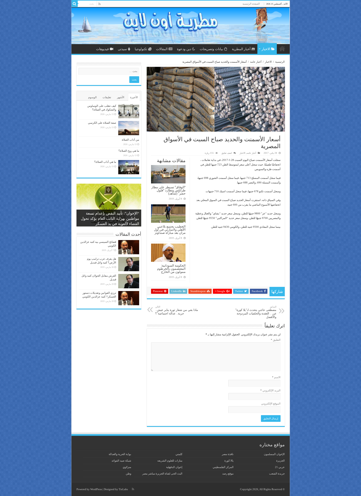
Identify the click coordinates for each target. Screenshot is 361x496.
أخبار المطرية (241, 49)
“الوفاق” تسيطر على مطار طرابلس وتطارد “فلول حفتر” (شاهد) (168, 190)
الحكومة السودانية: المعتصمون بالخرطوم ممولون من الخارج (171, 268)
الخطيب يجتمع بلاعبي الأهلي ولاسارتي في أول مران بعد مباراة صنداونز (170, 229)
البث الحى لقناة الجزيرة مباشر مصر (162, 473)
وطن (128, 473)
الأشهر (120, 97)
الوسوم (92, 97)
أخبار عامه (256, 61)
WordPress (96, 489)
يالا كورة (229, 460)
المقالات (162, 49)
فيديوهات (102, 49)
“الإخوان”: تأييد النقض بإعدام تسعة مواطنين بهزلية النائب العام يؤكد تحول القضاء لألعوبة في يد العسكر (110, 218)
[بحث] (74, 4)
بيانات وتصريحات (211, 49)
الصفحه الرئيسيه (251, 3)
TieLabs (123, 489)
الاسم (276, 377)
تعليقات (107, 97)
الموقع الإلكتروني (271, 403)
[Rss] (99, 3)
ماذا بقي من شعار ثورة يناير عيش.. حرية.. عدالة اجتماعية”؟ (176, 310)
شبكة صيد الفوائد (121, 460)
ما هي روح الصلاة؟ (128, 150)
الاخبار (266, 49)
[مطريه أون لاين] (180, 25)
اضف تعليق (226, 153)
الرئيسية (282, 48)
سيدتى (122, 49)
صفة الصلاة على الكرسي (102, 122)
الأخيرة (134, 97)
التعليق (276, 339)
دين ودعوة (184, 49)
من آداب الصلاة (130, 139)
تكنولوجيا (141, 49)
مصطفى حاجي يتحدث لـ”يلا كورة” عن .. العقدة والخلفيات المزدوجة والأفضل (255, 312)
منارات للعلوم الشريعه (169, 460)
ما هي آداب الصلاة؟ (105, 161)
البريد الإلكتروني (270, 390)
